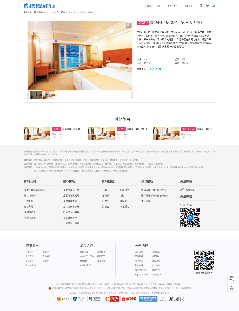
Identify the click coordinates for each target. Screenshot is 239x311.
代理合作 (84, 261)
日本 (104, 190)
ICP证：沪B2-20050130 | (115, 284)
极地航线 (117, 164)
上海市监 (65, 299)
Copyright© (62, 284)
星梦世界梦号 (70, 217)
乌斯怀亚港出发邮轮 (178, 167)
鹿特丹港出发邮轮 (72, 171)
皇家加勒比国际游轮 (43, 160)
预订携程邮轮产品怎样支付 (155, 195)
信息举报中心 (95, 299)
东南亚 (105, 195)
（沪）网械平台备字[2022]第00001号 (121, 288)
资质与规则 (186, 288)
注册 (158, 6)
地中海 (105, 201)
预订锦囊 (145, 201)
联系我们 (139, 256)
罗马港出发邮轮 (108, 167)
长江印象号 (53, 12)
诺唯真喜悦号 (70, 201)
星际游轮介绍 (40, 12)
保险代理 (101, 256)
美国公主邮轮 (82, 160)
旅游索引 (29, 261)
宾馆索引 (29, 252)
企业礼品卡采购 (87, 256)
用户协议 (139, 261)
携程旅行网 (39, 5)
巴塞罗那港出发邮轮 (125, 167)
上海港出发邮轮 (41, 167)
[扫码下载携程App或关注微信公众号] (200, 6)
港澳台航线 (139, 164)
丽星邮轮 (104, 160)
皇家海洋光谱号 (71, 195)
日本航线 (38, 164)
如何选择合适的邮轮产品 (153, 190)
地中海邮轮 (69, 160)
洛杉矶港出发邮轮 (120, 171)
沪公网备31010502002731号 (65, 288)
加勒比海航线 (60, 164)
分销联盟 (84, 252)
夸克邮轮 (123, 160)
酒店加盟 (101, 261)
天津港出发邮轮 (92, 167)
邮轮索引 (46, 261)
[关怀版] (213, 5)
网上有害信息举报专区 (148, 299)
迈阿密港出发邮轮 (197, 167)
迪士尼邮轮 (134, 160)
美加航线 (159, 164)
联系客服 (189, 6)
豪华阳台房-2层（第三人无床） (145, 129)
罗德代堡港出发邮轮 (58, 167)
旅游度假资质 (164, 288)
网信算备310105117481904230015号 (165, 284)
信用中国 (128, 299)
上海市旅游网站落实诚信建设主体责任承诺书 (149, 293)
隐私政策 (156, 261)
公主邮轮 (28, 201)
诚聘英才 (156, 256)
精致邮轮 (114, 160)
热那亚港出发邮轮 (160, 167)
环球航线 (150, 164)
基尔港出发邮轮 (41, 171)
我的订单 (171, 6)
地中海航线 (48, 164)
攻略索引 (46, 252)
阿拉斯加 (124, 206)
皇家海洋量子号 (71, 190)
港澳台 (105, 206)
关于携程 (139, 252)
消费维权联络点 (163, 299)
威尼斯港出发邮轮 (76, 167)
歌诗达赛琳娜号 (71, 206)
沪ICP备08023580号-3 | (138, 284)
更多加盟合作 (86, 265)
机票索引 (29, 256)
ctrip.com (82, 284)
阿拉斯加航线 (85, 164)
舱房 (63, 12)
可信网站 (112, 299)
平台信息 (175, 288)
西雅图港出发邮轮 (143, 167)
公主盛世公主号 (71, 223)
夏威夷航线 (128, 164)
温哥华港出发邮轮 (103, 171)
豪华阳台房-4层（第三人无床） (80, 129)
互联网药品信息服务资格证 (91, 288)
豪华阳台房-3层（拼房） (211, 129)
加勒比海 (124, 190)
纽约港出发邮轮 (56, 171)
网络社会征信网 (82, 299)
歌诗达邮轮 (58, 160)
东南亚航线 (98, 164)
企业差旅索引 (31, 265)
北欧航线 (108, 164)
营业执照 (139, 265)
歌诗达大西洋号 (71, 212)
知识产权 (156, 270)
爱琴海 (123, 201)
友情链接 (101, 252)
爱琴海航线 (73, 164)
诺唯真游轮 (94, 160)
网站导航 (46, 256)
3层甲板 (154, 69)
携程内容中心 (141, 270)
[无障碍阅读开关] (207, 5)
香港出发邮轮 (87, 171)
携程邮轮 (27, 12)
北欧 (122, 195)
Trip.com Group (142, 275)
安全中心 (156, 265)
